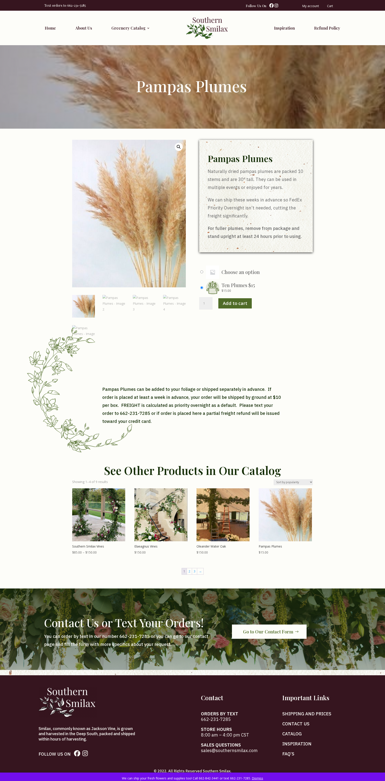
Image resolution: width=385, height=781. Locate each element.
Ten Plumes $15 (238, 285)
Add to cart (235, 303)
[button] (179, 147)
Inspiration (284, 28)
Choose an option (240, 272)
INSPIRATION (296, 744)
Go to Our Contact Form (268, 632)
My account (310, 6)
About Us (83, 28)
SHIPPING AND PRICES (306, 714)
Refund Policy (327, 28)
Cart (330, 6)
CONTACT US (295, 724)
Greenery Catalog (128, 28)
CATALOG (292, 734)
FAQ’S (288, 754)
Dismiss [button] (257, 778)
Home (50, 28)
